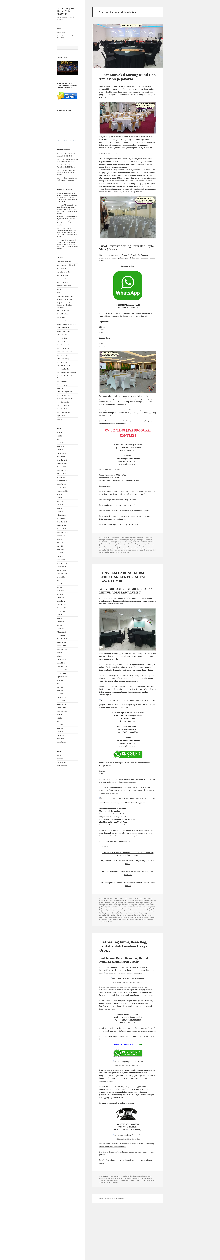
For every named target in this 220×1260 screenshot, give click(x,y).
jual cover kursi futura (136, 546)
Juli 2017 (59, 718)
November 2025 (62, 463)
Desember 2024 (62, 481)
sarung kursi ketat (63, 328)
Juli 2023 (59, 539)
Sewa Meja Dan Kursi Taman (66, 372)
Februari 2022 (61, 598)
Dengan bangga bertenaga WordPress (111, 1198)
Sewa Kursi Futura (63, 348)
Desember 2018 (62, 666)
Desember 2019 (62, 639)
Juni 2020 (60, 625)
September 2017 (62, 711)
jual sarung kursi (132, 901)
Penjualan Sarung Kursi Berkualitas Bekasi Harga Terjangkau (65, 305)
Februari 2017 (61, 735)
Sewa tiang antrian (63, 402)
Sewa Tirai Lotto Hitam (64, 409)
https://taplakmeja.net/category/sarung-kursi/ (116, 505)
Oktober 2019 (61, 646)
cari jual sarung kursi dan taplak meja (120, 540)
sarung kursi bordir (63, 321)
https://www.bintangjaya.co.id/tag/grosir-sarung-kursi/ (120, 524)
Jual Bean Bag (61, 268)
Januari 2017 (61, 739)
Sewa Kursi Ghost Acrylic (65, 352)
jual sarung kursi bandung (147, 901)
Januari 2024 (61, 518)
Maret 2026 (60, 450)
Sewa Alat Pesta (62, 335)
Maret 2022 (60, 594)
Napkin (59, 289)
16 (77, 140)
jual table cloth (62, 279)
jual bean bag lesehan (141, 1178)
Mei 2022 (60, 587)
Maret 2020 (60, 629)
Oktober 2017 (61, 708)
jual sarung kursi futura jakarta (143, 905)
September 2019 (62, 649)
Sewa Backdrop (62, 338)
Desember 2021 (62, 604)
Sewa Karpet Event (63, 341)
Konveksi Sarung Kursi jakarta (133, 917)
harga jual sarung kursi (112, 542)
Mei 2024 (60, 505)
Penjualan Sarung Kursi (64, 299)
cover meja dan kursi (64, 262)
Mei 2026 (60, 443)
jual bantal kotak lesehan (107, 544)
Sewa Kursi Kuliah (63, 355)
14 (75, 140)
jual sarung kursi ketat (106, 909)
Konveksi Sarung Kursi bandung (116, 913)
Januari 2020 (61, 635)
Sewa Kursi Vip (62, 362)
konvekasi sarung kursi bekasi (117, 911)
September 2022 (62, 573)
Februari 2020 (61, 632)
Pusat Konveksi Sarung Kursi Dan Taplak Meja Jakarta (127, 76)
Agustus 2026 (61, 432)
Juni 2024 (60, 501)
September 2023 (62, 532)
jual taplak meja (126, 550)
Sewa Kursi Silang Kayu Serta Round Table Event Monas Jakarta (66, 172)
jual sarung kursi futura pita (129, 907)
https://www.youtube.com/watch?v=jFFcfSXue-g (117, 500)
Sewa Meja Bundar (63, 369)
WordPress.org (62, 766)
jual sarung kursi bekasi (107, 903)
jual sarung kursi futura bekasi (123, 905)
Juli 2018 (59, 684)
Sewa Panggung (62, 385)
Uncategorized (61, 419)
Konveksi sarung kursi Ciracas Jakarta (125, 915)
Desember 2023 (62, 522)
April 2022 (60, 591)
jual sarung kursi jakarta (147, 907)
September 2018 (62, 677)
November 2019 (62, 642)
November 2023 (62, 525)
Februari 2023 (61, 556)
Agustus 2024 (61, 494)
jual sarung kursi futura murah (109, 907)
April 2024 (60, 508)
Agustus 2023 (61, 536)
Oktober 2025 (61, 467)
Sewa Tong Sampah (63, 412)
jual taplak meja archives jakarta (142, 550)
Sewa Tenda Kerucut (63, 395)
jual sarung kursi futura (116, 1180)
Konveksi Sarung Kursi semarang (142, 919)
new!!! (59, 293)
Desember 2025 (62, 460)
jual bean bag (120, 544)
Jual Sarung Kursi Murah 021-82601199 (67, 11)
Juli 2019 (59, 656)
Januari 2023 (61, 560)
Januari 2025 (61, 477)
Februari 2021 (61, 622)
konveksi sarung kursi (64, 286)
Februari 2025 (61, 474)
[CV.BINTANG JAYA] (67, 68)
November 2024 (62, 484)
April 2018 (60, 690)
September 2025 (62, 470)
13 (73, 140)
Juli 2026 (59, 436)
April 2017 (60, 728)
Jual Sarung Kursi (62, 275)
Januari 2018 (61, 701)
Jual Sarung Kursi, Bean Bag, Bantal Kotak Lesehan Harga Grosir (123, 946)
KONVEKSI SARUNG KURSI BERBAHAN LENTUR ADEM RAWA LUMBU (122, 577)
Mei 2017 (60, 725)
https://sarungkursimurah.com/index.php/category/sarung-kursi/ (124, 511)
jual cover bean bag (111, 546)
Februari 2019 (61, 659)
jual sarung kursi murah (139, 909)
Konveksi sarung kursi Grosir (113, 917)
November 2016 (62, 742)
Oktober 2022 (61, 570)
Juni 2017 (60, 721)
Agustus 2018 (61, 680)
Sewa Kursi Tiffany (63, 359)
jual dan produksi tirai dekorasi (136, 548)
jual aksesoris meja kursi (128, 542)
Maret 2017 (60, 732)
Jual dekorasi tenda (63, 272)
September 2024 (62, 491)
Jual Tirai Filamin (62, 282)
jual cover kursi (123, 546)
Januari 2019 (61, 663)
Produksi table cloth (63, 310)
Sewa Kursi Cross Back (64, 345)
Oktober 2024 (61, 488)
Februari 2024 (61, 515)
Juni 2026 (60, 439)
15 (76, 140)
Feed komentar (62, 762)
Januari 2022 (61, 601)
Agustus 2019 (61, 653)
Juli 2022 (59, 580)
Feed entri (60, 759)
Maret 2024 (60, 512)
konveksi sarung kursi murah (121, 919)
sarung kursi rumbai (63, 331)
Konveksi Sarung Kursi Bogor (137, 913)
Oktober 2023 (61, 529)
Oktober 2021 (61, 611)
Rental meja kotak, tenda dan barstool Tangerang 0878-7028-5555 (67, 195)
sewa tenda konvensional (65, 399)
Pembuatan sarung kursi (65, 296)
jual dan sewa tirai (114, 550)
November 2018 (62, 670)
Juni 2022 (60, 584)
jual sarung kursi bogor (142, 903)
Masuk (59, 755)
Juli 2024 (59, 498)
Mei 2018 (60, 687)
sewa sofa (60, 388)
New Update (61, 32)
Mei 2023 (60, 546)
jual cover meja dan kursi (117, 548)
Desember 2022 (62, 563)
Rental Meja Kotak (63, 314)
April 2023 (60, 549)
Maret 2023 (60, 553)
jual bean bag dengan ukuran (135, 544)
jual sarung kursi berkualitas (125, 903)
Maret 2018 (60, 694)
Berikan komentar (123, 552)
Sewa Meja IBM (62, 381)
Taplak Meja (61, 416)
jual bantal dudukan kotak (145, 542)
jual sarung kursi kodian (122, 909)
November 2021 (62, 608)
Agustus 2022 (61, 577)
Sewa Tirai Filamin (63, 405)
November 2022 (62, 567)
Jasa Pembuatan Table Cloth (66, 265)
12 (72, 140)
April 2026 (60, 446)
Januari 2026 (61, 457)
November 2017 (62, 704)
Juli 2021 (59, 615)
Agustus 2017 (61, 715)
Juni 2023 (60, 543)
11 (71, 140)
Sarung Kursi (61, 317)
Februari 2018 (61, 697)
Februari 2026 (61, 453)
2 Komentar (114, 1182)
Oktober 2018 (61, 673)
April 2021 (60, 618)
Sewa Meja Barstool (63, 365)
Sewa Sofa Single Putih (64, 392)
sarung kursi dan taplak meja (66, 324)
